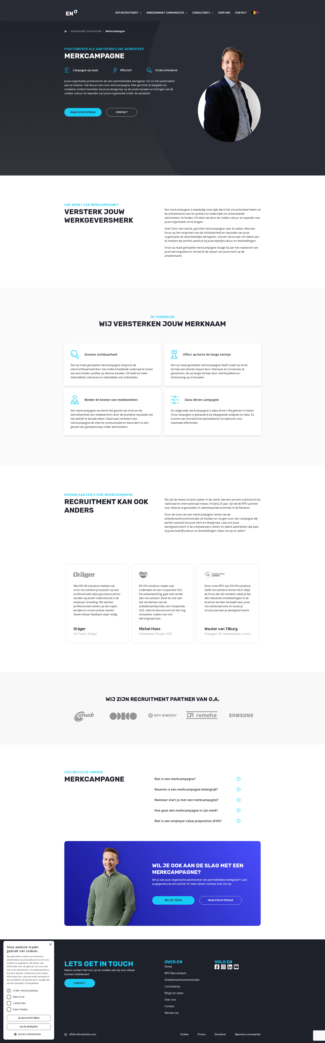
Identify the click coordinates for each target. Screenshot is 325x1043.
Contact (241, 12)
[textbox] (254, 12)
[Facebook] (217, 966)
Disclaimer (220, 1034)
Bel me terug (173, 900)
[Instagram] (223, 966)
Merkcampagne (115, 31)
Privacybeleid (31, 983)
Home (168, 966)
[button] (29, 1034)
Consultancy (201, 12)
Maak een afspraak (83, 112)
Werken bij (171, 1013)
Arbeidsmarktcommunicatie (182, 980)
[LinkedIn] (230, 966)
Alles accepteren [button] (28, 1018)
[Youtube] (236, 966)
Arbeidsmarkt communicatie (165, 12)
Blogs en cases (174, 993)
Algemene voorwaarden (248, 1034)
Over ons (224, 12)
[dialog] (28, 990)
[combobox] (254, 13)
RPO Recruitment (126, 12)
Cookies (184, 1034)
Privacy (202, 1034)
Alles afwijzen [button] (29, 1026)
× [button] (50, 944)
